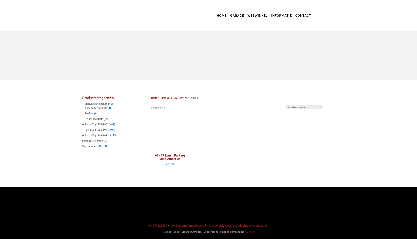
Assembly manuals (96, 108)
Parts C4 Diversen (92, 140)
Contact (303, 15)
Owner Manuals (94, 119)
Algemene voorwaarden (253, 225)
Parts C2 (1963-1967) (97, 130)
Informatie (281, 15)
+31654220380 (157, 225)
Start (154, 97)
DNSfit (250, 231)
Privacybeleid (214, 225)
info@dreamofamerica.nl (186, 225)
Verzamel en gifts (92, 146)
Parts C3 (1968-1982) (97, 135)
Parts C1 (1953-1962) (97, 124)
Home (222, 15)
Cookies (230, 225)
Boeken (89, 113)
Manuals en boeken (96, 103)
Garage (237, 15)
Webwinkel (257, 15)
